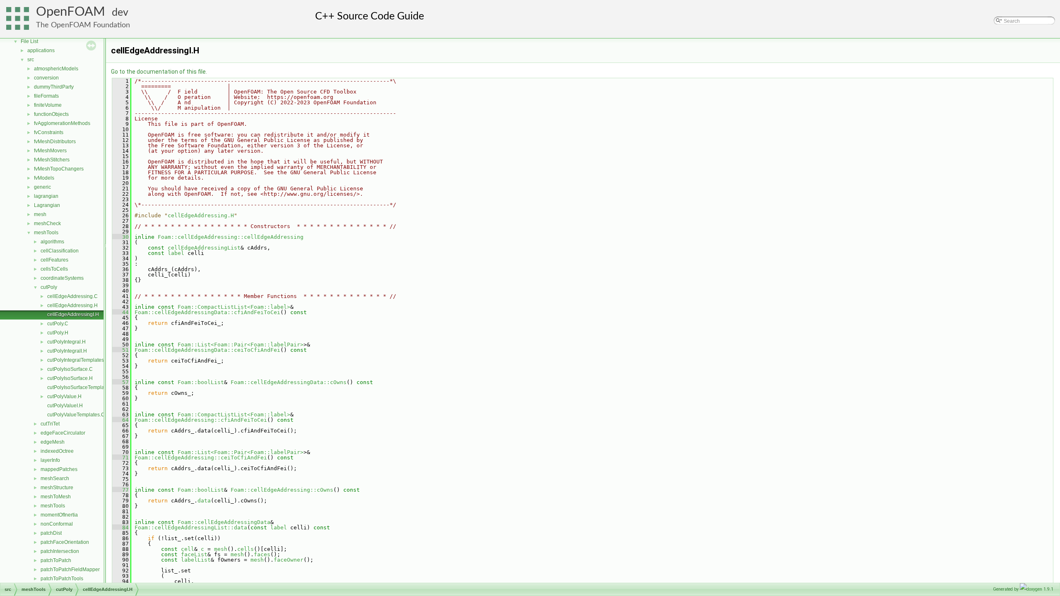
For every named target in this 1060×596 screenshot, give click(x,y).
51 (120, 350)
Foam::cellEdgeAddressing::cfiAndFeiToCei (201, 420)
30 (120, 237)
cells (245, 549)
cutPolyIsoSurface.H (70, 378)
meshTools (46, 233)
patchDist (51, 533)
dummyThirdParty (54, 87)
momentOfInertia (59, 515)
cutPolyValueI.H (65, 406)
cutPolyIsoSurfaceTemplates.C (81, 387)
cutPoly (49, 287)
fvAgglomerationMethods (62, 123)
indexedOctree (57, 451)
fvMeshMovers (50, 151)
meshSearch (55, 478)
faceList (194, 554)
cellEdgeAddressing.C (72, 296)
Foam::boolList (201, 382)
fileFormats (46, 96)
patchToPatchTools (62, 579)
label (176, 253)
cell (187, 549)
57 (120, 382)
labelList (196, 560)
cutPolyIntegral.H (66, 342)
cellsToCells (54, 269)
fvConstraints (48, 132)
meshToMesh (56, 497)
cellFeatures (54, 260)
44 (120, 312)
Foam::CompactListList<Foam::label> (234, 307)
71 (120, 457)
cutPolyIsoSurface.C (70, 369)
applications (41, 50)
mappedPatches (59, 469)
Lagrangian (47, 205)
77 (120, 490)
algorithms (52, 242)
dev (120, 12)
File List (29, 41)
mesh (40, 214)
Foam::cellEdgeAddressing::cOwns (282, 490)
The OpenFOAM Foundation (83, 25)
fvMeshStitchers (52, 160)
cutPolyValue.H (64, 396)
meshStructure (57, 487)
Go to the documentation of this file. (159, 71)
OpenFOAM (70, 11)
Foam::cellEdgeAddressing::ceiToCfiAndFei (201, 457)
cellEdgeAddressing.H (72, 305)
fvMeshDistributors (55, 141)
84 (120, 527)
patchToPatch (56, 560)
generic (42, 187)
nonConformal (57, 524)
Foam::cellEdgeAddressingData (224, 522)
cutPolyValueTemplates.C (76, 415)
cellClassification (60, 251)
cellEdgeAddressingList (204, 248)
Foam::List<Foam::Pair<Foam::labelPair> (241, 344)
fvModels (44, 178)
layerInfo (50, 460)
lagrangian (46, 196)
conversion (46, 78)
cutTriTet (50, 424)
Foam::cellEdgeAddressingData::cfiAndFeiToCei (207, 312)
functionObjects (51, 114)
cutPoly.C (57, 324)
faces (262, 554)
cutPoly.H (57, 333)
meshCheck (47, 223)
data (204, 500)
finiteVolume (48, 105)
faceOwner (289, 560)
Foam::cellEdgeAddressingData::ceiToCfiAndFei (207, 350)
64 (120, 420)
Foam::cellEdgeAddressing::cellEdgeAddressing (231, 237)
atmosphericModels (56, 69)
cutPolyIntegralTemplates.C (78, 360)
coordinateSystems (62, 278)
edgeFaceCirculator (63, 433)
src (30, 59)
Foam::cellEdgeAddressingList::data (191, 527)
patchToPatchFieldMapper (70, 569)
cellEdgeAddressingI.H (73, 314)
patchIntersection (60, 551)
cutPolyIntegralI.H (67, 351)
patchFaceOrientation (65, 542)
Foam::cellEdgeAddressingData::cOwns (289, 382)
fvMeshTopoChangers (59, 169)
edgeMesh (53, 442)
